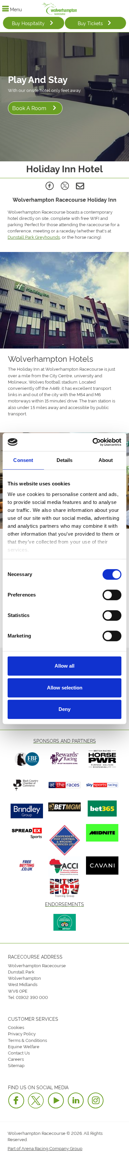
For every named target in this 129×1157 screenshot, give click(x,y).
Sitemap (16, 1065)
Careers (16, 1059)
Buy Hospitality (28, 23)
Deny (64, 709)
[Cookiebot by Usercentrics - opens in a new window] (92, 442)
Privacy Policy (22, 1033)
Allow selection (64, 687)
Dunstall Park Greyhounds (34, 237)
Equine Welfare (23, 1046)
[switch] (112, 595)
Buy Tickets (90, 23)
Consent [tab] (23, 460)
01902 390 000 (32, 997)
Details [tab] (65, 460)
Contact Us (19, 1052)
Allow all (64, 666)
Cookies (16, 1027)
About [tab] (106, 460)
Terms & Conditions (27, 1040)
